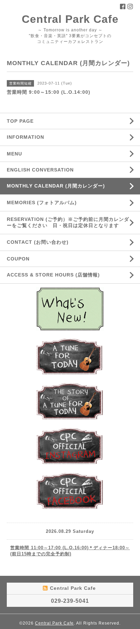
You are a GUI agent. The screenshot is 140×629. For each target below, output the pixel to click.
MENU (14, 153)
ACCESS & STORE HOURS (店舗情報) (53, 275)
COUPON (18, 258)
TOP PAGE (20, 121)
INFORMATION (41, 137)
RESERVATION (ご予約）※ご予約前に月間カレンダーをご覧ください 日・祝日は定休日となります (68, 222)
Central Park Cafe (70, 19)
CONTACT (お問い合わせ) (38, 242)
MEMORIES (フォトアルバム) (42, 202)
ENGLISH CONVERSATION (40, 170)
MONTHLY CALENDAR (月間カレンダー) (56, 186)
